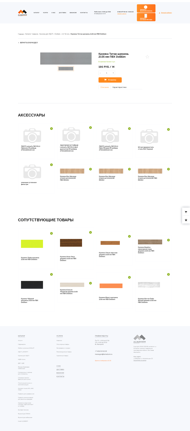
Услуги (45, 12)
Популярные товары (63, 344)
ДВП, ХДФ (21, 363)
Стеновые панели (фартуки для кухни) (24, 378)
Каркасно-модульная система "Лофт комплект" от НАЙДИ (25, 404)
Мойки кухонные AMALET (26, 348)
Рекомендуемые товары (64, 352)
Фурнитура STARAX (24, 414)
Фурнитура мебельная (25, 417)
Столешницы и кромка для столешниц (25, 373)
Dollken (57, 34)
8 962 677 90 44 (122, 12)
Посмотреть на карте (139, 360)
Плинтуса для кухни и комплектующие (25, 383)
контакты (84, 12)
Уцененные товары (62, 355)
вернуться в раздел (29, 43)
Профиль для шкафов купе (26, 394)
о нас (53, 12)
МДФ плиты (21, 359)
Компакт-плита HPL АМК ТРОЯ (26, 389)
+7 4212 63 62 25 (101, 351)
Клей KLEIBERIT (23, 421)
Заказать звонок (121, 13)
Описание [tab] (104, 87)
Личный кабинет (166, 13)
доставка (62, 12)
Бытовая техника (23, 410)
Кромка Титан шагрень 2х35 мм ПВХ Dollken (88, 34)
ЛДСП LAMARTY (23, 352)
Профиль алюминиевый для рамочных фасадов (25, 398)
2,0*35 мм (65, 34)
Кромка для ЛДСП (46, 34)
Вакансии (73, 12)
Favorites (147, 57)
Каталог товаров (31, 34)
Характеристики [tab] (119, 87)
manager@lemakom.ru (103, 354)
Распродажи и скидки (63, 348)
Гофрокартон (22, 344)
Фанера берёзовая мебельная (23, 367)
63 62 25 (130, 12)
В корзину (112, 80)
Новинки (59, 340)
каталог (36, 12)
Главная (21, 34)
